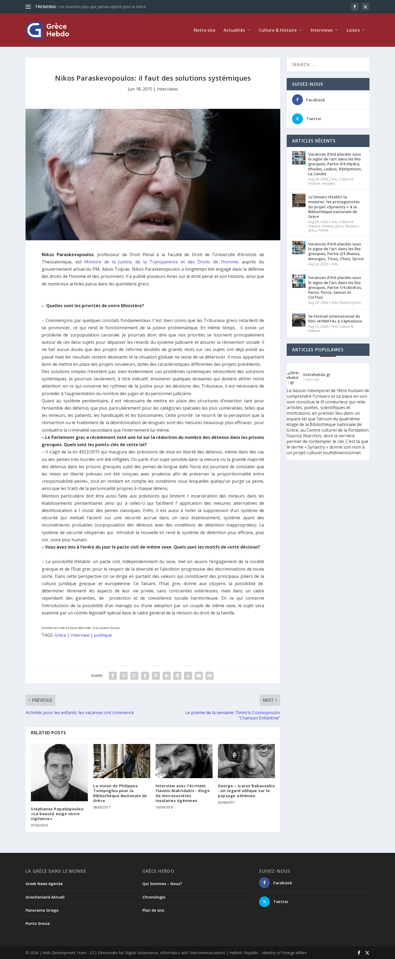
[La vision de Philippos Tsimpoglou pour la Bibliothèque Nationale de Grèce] (121, 761)
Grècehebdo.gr (317, 374)
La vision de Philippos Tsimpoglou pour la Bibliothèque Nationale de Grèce (120, 793)
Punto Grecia (38, 923)
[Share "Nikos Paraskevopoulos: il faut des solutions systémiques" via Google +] (134, 675)
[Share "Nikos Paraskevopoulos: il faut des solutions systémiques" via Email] (198, 675)
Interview (80, 635)
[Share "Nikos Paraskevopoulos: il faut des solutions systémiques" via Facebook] (112, 675)
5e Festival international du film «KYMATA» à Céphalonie (335, 319)
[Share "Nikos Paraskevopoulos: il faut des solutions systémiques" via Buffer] (177, 675)
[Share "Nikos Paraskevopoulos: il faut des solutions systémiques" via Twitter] (123, 675)
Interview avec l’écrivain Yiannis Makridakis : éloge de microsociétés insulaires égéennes (183, 793)
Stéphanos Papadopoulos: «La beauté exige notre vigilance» (57, 813)
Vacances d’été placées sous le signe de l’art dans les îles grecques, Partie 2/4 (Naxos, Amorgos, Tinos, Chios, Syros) (336, 251)
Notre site (205, 30)
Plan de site (153, 910)
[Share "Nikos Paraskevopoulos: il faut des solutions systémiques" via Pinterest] (155, 675)
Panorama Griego (42, 910)
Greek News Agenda (44, 883)
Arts (334, 179)
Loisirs (353, 30)
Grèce (60, 635)
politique (103, 635)
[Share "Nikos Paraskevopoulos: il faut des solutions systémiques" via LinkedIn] (166, 675)
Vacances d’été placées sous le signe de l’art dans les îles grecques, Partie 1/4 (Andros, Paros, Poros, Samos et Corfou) (335, 287)
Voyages (328, 183)
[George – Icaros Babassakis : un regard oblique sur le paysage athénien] (246, 761)
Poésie (323, 230)
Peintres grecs (332, 226)
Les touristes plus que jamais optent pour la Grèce (102, 6)
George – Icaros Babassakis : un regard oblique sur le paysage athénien (246, 790)
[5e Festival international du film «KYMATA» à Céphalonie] (299, 320)
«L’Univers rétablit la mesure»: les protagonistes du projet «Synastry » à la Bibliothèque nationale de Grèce (334, 206)
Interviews (322, 30)
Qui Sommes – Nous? (162, 883)
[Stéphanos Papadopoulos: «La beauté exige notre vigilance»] (59, 772)
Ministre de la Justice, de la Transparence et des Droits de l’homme (161, 262)
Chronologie (153, 897)
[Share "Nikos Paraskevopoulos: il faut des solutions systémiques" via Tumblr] (145, 675)
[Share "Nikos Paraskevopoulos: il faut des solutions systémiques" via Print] (209, 675)
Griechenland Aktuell (45, 897)
